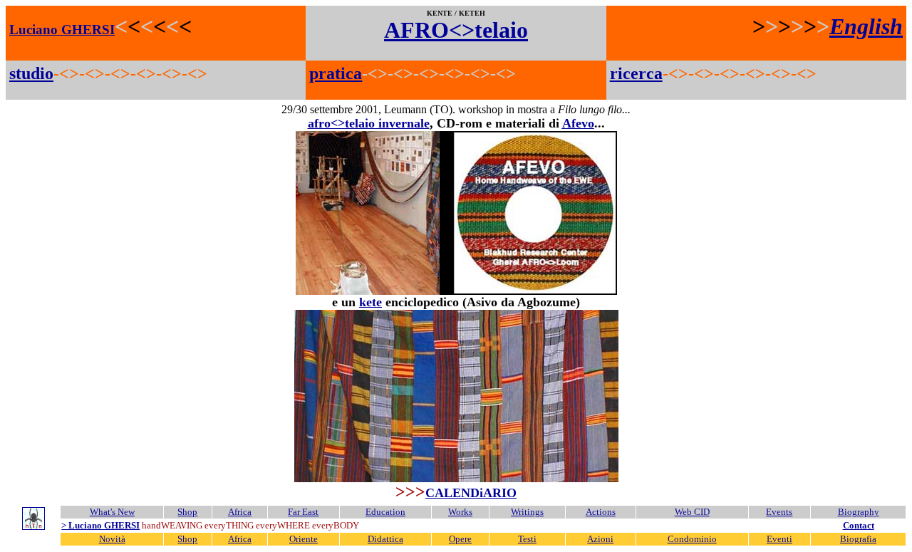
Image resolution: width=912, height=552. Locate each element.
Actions (601, 511)
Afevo (578, 123)
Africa (240, 511)
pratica (335, 73)
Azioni (600, 538)
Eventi (779, 538)
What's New (112, 511)
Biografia (858, 538)
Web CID (692, 511)
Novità (112, 538)
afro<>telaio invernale (369, 123)
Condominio (692, 538)
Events (779, 511)
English (866, 26)
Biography (858, 511)
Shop (187, 511)
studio (31, 73)
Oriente (303, 538)
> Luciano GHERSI (100, 525)
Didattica (385, 538)
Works (460, 511)
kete (370, 302)
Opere (460, 538)
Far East (303, 511)
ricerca (636, 73)
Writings (527, 511)
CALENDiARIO (471, 493)
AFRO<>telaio (456, 30)
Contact (858, 525)
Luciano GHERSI (62, 29)
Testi (527, 538)
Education (385, 511)
